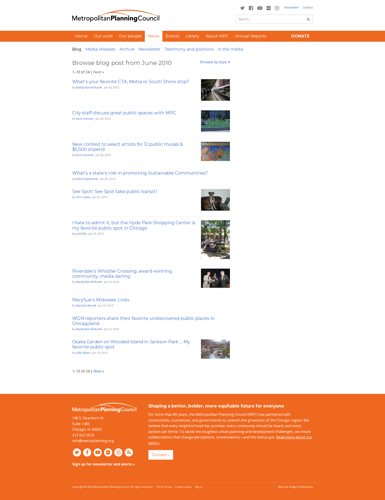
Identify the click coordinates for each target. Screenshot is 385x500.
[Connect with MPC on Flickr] (268, 7)
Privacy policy (183, 486)
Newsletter (291, 7)
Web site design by (295, 486)
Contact (308, 7)
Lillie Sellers (83, 353)
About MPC (217, 36)
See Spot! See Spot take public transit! (114, 191)
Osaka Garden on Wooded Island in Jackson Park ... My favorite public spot (131, 344)
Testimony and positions (189, 49)
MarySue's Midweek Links (100, 299)
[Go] (308, 19)
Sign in (199, 486)
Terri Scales (83, 197)
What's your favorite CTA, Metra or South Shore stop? (130, 81)
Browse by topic (214, 62)
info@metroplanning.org (93, 440)
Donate (300, 36)
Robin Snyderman (87, 179)
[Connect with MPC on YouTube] (260, 7)
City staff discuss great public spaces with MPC (124, 112)
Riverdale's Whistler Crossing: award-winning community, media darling (122, 273)
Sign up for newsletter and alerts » (103, 464)
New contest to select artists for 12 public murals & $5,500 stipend (127, 147)
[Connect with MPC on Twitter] (242, 7)
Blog (76, 49)
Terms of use (164, 486)
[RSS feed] (129, 452)
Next (97, 72)
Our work (103, 36)
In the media (230, 49)
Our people (130, 36)
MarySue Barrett (86, 305)
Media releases (100, 49)
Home (81, 36)
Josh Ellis (81, 234)
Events (172, 36)
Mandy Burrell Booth (89, 87)
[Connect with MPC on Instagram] (277, 7)
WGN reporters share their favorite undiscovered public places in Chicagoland (143, 321)
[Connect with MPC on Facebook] (250, 7)
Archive (127, 49)
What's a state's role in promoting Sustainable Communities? (140, 173)
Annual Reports (250, 36)
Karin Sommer (85, 119)
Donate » (160, 454)
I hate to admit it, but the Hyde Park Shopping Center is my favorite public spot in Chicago (133, 225)
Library (192, 36)
